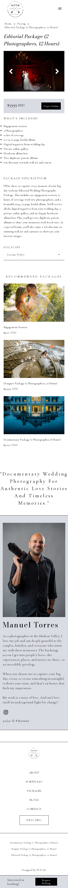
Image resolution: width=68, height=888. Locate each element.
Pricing (21, 23)
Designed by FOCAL (34, 870)
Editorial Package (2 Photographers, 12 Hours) (34, 855)
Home (8, 23)
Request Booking (51, 106)
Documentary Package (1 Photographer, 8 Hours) (34, 842)
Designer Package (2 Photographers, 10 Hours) (34, 849)
